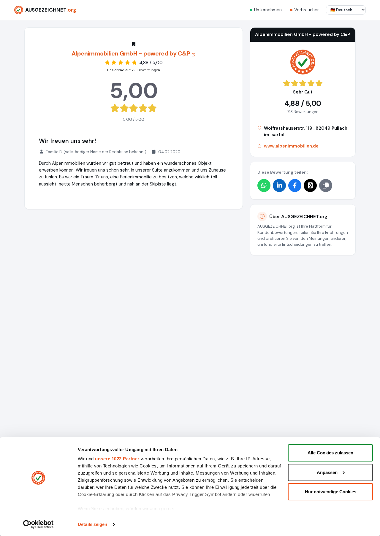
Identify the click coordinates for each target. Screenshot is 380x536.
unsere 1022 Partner (117, 458)
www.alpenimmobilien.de (291, 146)
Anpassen (327, 472)
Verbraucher (306, 10)
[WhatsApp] (263, 185)
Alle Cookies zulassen (330, 452)
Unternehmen (268, 10)
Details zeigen (92, 524)
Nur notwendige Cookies (330, 491)
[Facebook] (294, 185)
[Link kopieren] (325, 185)
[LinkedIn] (279, 185)
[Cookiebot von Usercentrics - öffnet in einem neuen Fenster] (38, 524)
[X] (310, 185)
